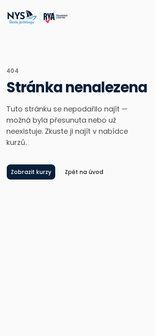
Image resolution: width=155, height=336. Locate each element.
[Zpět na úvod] (37, 17)
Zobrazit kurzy (31, 172)
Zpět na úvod (84, 172)
